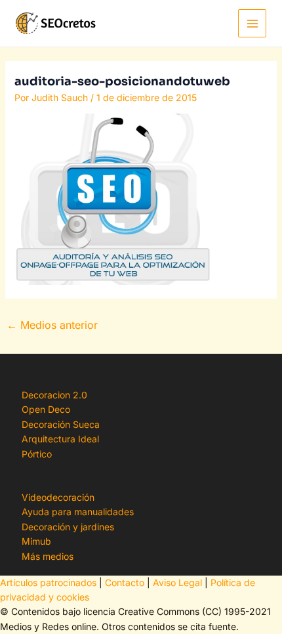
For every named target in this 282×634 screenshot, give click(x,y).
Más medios (47, 556)
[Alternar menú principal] (252, 23)
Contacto (124, 582)
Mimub (36, 541)
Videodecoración (58, 497)
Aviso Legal (177, 582)
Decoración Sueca (61, 424)
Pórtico (37, 453)
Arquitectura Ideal (60, 438)
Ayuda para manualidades (78, 511)
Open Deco (46, 409)
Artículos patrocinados (48, 582)
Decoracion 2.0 (54, 394)
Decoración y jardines (68, 526)
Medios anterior (52, 324)
